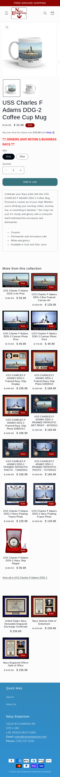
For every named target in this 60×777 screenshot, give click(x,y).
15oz (22, 156)
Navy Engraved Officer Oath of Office (16, 664)
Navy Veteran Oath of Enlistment (44, 622)
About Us (11, 704)
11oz (8, 156)
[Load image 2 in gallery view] (30, 88)
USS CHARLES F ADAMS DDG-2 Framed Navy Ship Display (15, 379)
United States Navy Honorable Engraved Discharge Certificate (16, 624)
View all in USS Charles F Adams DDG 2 (24, 577)
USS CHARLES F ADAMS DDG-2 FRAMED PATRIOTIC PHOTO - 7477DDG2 (44, 465)
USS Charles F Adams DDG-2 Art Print (15, 292)
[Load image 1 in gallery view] (11, 88)
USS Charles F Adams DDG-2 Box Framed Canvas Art (44, 297)
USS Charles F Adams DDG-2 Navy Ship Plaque (15, 560)
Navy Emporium (24, 772)
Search (10, 697)
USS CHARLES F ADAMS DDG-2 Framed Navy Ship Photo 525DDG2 (44, 379)
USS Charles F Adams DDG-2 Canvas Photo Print (15, 336)
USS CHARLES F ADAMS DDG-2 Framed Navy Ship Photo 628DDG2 (15, 424)
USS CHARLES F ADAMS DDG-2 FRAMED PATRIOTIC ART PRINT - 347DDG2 (44, 421)
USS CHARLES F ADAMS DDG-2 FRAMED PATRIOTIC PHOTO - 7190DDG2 (16, 465)
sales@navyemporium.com (30, 736)
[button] (6, 13)
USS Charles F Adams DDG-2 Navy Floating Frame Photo (15, 514)
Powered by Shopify (41, 772)
